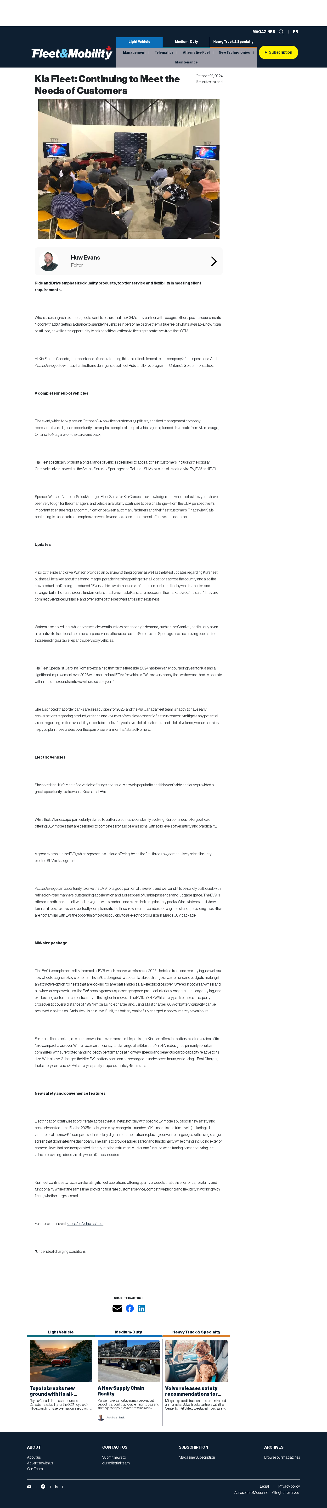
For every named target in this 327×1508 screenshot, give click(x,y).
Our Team (35, 1469)
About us (34, 1457)
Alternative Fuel (196, 52)
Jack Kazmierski (115, 1417)
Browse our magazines (282, 1457)
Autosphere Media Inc (251, 1493)
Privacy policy (289, 1486)
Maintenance (186, 62)
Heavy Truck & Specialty (233, 42)
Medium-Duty (186, 42)
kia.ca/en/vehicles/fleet (85, 1224)
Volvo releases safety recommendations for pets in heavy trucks (191, 1394)
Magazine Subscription (197, 1457)
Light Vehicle (139, 42)
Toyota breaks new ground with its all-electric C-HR (52, 1394)
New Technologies (234, 52)
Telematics (164, 52)
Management (134, 52)
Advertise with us (40, 1463)
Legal (264, 1486)
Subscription (280, 52)
